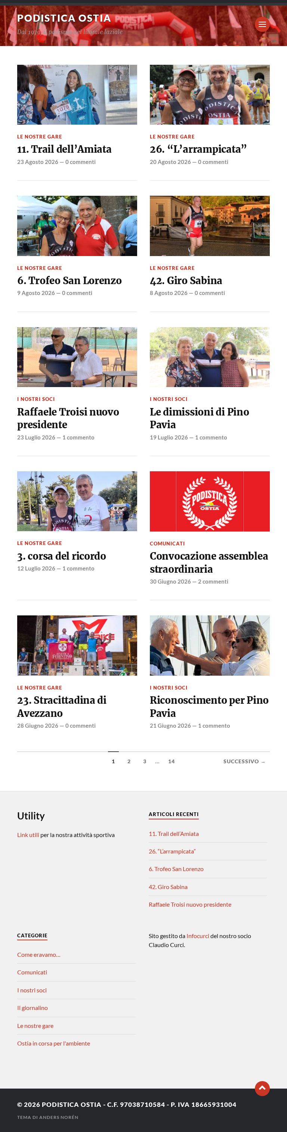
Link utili (28, 834)
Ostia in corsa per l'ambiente (53, 1043)
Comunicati (167, 544)
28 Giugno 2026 (37, 725)
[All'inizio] (262, 1088)
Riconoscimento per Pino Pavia (209, 706)
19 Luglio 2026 (169, 437)
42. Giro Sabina (186, 281)
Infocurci (198, 935)
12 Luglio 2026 (36, 568)
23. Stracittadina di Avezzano (62, 706)
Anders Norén (58, 1117)
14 (171, 761)
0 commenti (80, 161)
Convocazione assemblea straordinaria (209, 562)
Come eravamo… (39, 954)
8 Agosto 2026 (169, 292)
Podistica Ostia (64, 18)
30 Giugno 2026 (170, 581)
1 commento (78, 437)
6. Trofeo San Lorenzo (69, 281)
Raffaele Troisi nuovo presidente (68, 418)
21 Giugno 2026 (170, 725)
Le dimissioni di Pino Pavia (199, 418)
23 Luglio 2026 (36, 437)
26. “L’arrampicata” (198, 149)
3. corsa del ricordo (61, 556)
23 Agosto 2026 (37, 161)
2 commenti (213, 581)
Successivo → (244, 761)
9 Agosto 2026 (36, 292)
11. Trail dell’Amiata (64, 149)
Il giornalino (32, 1007)
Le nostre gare (39, 137)
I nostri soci (36, 399)
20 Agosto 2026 (170, 161)
